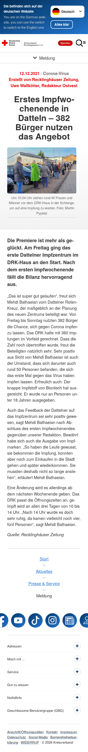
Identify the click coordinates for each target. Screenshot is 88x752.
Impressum (68, 731)
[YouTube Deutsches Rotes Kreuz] (18, 620)
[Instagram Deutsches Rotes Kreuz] (52, 620)
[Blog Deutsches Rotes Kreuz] (70, 620)
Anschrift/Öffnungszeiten (25, 731)
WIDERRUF (30, 742)
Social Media (38, 737)
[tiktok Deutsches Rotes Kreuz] (35, 620)
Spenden (65, 43)
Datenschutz (16, 737)
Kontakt (52, 731)
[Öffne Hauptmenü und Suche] (80, 43)
